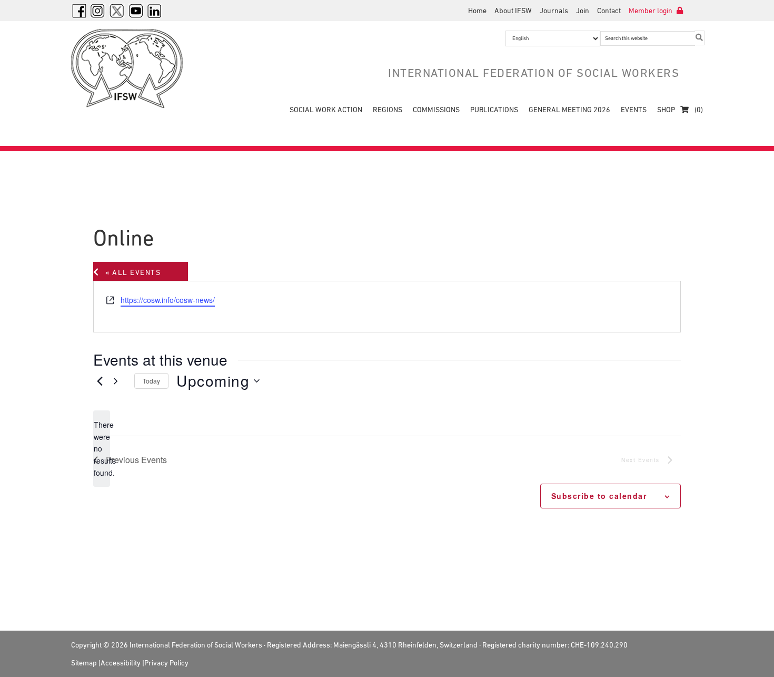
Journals (554, 10)
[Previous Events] (99, 381)
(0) (698, 109)
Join (582, 10)
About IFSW (513, 10)
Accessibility (121, 663)
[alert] (101, 448)
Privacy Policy (166, 663)
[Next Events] (120, 381)
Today (151, 380)
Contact (609, 10)
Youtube (136, 10)
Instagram (98, 10)
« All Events (133, 272)
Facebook (79, 10)
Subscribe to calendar (600, 495)
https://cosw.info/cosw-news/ (168, 300)
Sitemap (84, 663)
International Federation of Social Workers (134, 68)
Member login (651, 10)
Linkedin (155, 10)
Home (477, 10)
